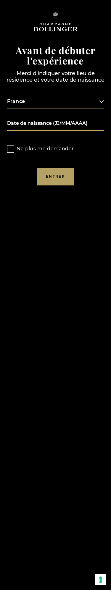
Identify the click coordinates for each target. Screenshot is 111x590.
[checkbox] (10, 149)
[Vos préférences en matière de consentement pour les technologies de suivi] (100, 579)
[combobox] (55, 101)
